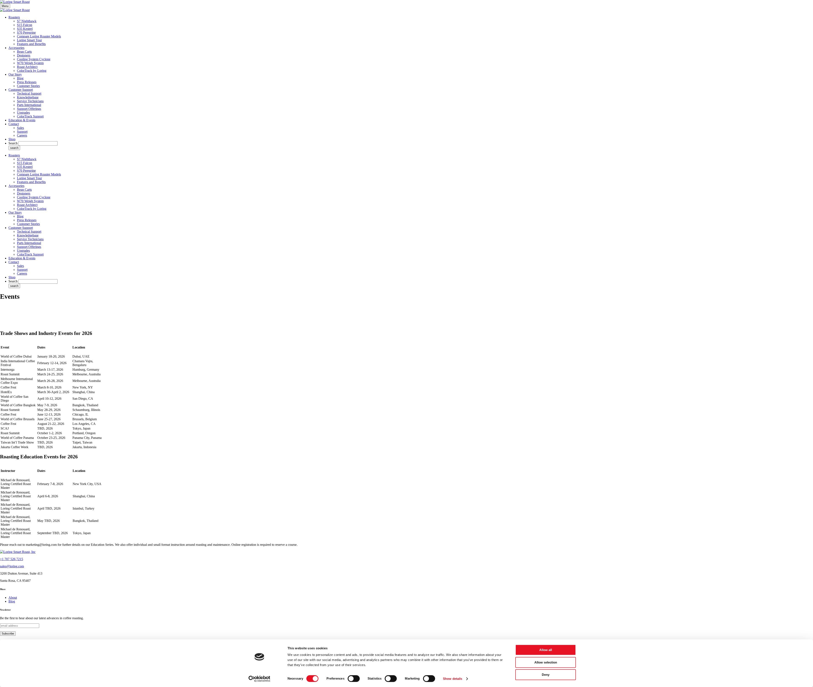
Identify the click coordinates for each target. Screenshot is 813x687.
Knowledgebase (28, 97)
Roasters (14, 17)
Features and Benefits (31, 44)
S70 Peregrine (26, 32)
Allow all (545, 650)
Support (22, 131)
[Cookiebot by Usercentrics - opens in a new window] (259, 679)
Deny (545, 674)
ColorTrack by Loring (31, 70)
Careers (22, 135)
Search (13, 143)
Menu (5, 6)
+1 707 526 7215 (11, 559)
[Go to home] (18, 552)
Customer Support (20, 89)
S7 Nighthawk (26, 21)
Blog (20, 78)
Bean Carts (24, 51)
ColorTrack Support (30, 116)
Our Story (15, 74)
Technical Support (29, 93)
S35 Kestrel (25, 28)
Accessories (16, 48)
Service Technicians (30, 101)
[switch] (354, 678)
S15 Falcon (24, 25)
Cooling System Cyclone (33, 59)
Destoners (23, 55)
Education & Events (21, 120)
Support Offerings (29, 109)
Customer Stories (28, 86)
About (12, 597)
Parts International (29, 105)
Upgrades (23, 112)
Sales (20, 128)
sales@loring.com (12, 566)
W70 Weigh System (30, 63)
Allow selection (545, 662)
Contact (13, 124)
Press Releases (26, 82)
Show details (452, 678)
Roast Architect (27, 67)
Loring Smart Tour (29, 40)
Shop (11, 139)
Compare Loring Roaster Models (39, 36)
